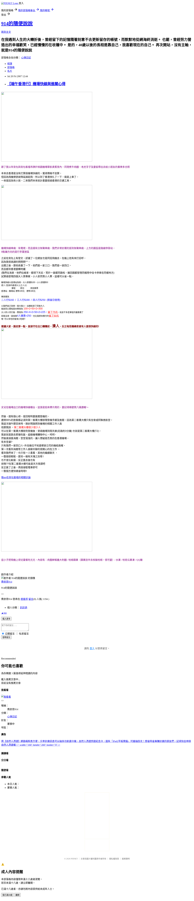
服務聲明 (126, 859)
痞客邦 (24, 599)
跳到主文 (6, 32)
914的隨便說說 (17, 23)
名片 (9, 71)
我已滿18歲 (7, 895)
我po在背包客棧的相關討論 (16, 477)
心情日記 (26, 57)
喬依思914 (6, 581)
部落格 (11, 67)
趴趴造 (23, 607)
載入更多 (6, 619)
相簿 (9, 63)
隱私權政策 (114, 859)
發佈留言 (6, 637)
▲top (4, 613)
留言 (30, 599)
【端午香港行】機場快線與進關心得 (36, 84)
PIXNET (74, 859)
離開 (17, 895)
